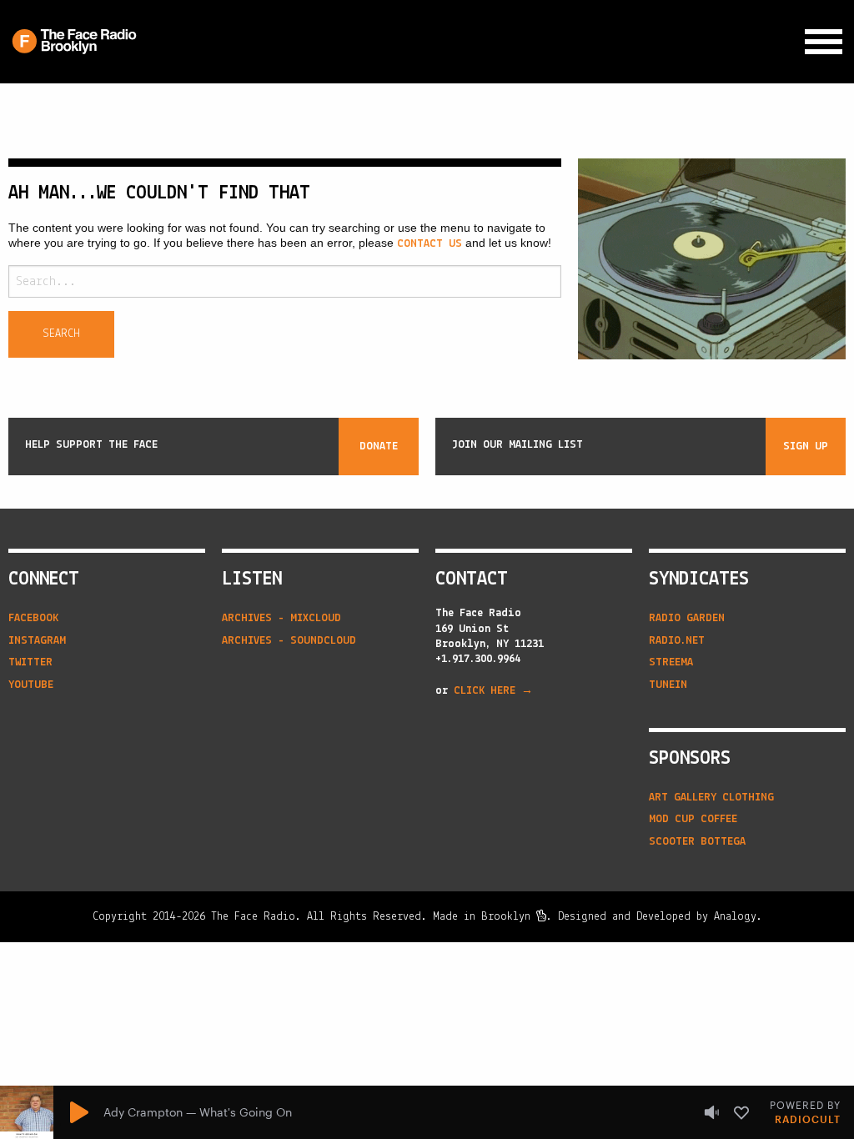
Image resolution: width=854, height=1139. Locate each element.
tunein (668, 685)
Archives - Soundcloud (289, 641)
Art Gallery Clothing (711, 797)
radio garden (687, 618)
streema (671, 662)
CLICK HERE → (493, 691)
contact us (429, 244)
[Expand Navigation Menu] (823, 42)
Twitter (30, 662)
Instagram (37, 641)
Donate (378, 446)
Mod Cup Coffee (693, 819)
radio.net (677, 641)
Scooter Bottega (697, 841)
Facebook (33, 618)
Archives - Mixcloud (281, 618)
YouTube (30, 685)
